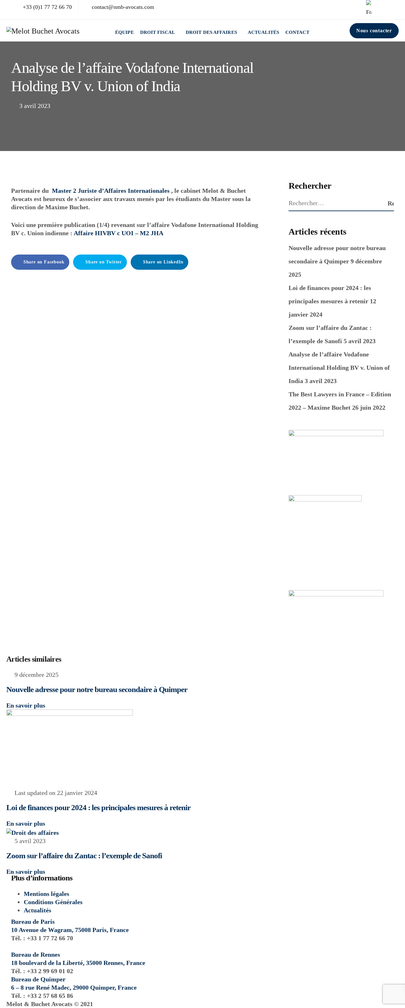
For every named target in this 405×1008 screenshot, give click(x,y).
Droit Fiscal (157, 32)
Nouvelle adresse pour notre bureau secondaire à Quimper (96, 689)
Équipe (124, 32)
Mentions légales (46, 893)
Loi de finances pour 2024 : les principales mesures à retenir (98, 807)
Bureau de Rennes (35, 954)
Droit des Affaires (211, 32)
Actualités (263, 32)
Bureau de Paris (33, 921)
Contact (297, 32)
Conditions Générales (53, 901)
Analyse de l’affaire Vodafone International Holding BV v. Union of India (339, 367)
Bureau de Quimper (38, 979)
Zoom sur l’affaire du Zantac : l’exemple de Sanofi (84, 855)
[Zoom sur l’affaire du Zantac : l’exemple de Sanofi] (32, 831)
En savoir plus (25, 705)
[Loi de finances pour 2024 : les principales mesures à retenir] (69, 748)
